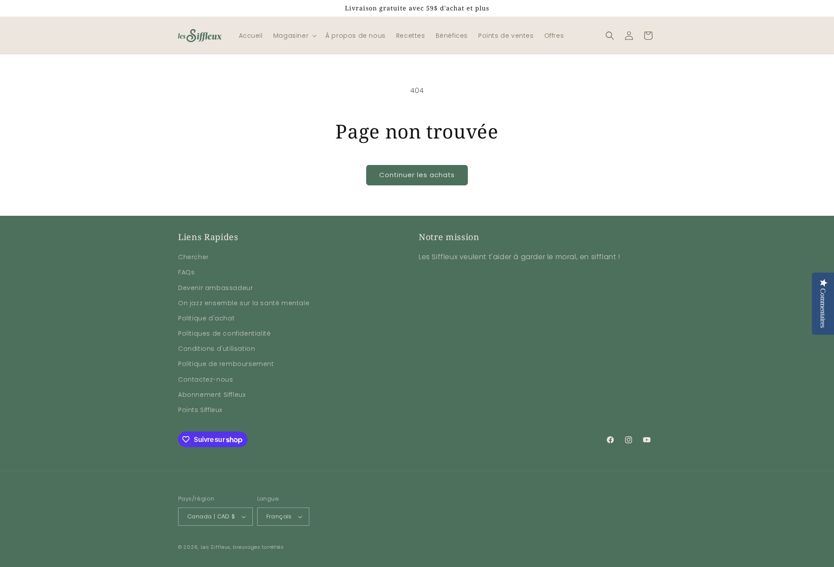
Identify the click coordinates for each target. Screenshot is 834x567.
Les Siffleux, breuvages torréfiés (242, 547)
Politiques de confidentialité (224, 333)
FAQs (186, 272)
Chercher (193, 257)
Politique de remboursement (226, 363)
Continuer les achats (417, 174)
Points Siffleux (200, 409)
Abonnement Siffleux (211, 394)
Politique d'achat (206, 318)
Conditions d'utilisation (216, 348)
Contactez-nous (205, 379)
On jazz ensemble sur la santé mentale (243, 303)
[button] (294, 35)
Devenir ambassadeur (215, 288)
